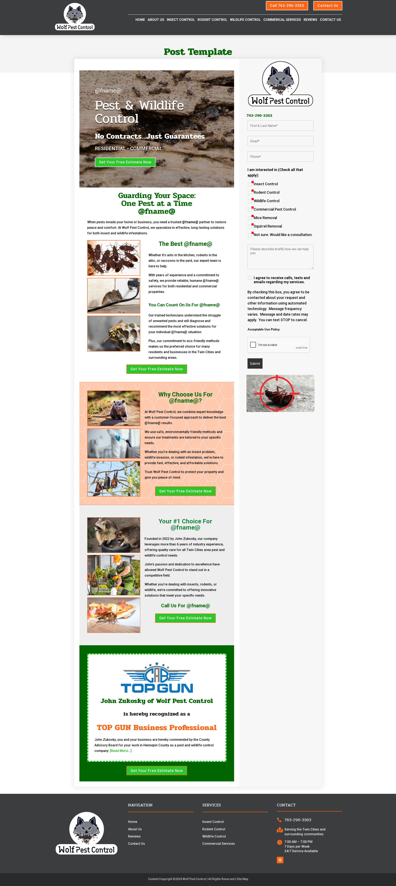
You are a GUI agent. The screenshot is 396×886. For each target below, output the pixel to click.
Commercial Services (218, 844)
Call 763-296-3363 (287, 5)
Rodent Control (212, 20)
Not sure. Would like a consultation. (283, 235)
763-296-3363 (259, 115)
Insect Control (181, 20)
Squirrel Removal (268, 226)
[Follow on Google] (280, 860)
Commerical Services (282, 20)
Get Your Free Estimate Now (125, 162)
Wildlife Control (245, 20)
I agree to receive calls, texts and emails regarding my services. (282, 280)
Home (140, 20)
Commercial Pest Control (275, 209)
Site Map (242, 879)
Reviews (310, 20)
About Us (156, 20)
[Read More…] (121, 751)
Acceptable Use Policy (264, 329)
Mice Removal (265, 218)
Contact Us (327, 5)
